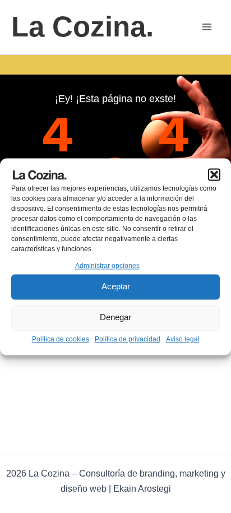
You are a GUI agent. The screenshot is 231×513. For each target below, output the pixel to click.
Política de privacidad (127, 339)
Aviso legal (183, 339)
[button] (214, 174)
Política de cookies (60, 339)
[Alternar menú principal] (207, 27)
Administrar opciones (107, 266)
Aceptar (115, 287)
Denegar (115, 317)
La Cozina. (82, 27)
